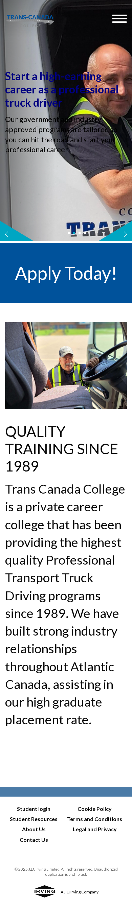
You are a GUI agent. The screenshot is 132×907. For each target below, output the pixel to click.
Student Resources (34, 819)
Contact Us (34, 839)
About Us (34, 829)
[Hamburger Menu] (119, 18)
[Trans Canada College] (58, 18)
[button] (69, 233)
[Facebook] (4, 766)
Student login (33, 808)
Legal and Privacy (95, 829)
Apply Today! (66, 273)
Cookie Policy (95, 808)
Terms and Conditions (94, 819)
